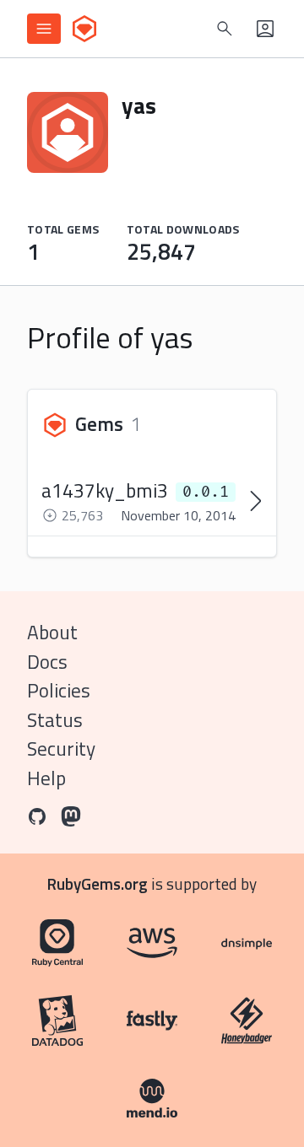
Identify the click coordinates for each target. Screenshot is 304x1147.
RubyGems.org (97, 883)
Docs (47, 661)
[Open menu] (44, 28)
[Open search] (224, 28)
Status (55, 720)
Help (46, 778)
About (52, 632)
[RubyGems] (84, 28)
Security (61, 748)
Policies (58, 690)
